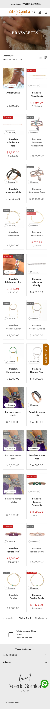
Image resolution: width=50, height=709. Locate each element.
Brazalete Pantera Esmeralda (37, 502)
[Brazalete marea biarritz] (13, 397)
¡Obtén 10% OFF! (45, 354)
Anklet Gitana (13, 92)
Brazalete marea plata (13, 457)
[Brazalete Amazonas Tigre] (37, 174)
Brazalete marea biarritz (13, 414)
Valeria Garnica (14, 702)
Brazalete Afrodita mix (37, 94)
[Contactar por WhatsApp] (45, 684)
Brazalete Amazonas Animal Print (37, 142)
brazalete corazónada (37, 234)
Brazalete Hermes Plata (36, 370)
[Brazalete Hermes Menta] (13, 354)
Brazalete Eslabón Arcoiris (13, 280)
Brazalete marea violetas (13, 500)
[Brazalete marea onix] (37, 397)
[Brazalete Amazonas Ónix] (13, 174)
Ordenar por (8, 55)
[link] (10, 618)
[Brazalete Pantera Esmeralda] (37, 484)
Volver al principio (23, 649)
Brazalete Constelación (13, 234)
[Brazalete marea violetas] (13, 484)
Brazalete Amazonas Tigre (37, 190)
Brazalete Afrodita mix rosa (13, 142)
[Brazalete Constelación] (13, 217)
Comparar (11, 85)
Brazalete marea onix (37, 414)
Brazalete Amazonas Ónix (13, 190)
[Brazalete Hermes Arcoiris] (37, 310)
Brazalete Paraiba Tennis (37, 596)
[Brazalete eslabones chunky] (37, 264)
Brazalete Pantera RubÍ (13, 550)
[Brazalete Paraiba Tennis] (37, 580)
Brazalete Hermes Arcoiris (37, 327)
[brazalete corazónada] (37, 217)
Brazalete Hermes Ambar (13, 327)
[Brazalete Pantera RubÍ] (13, 533)
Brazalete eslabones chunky (37, 282)
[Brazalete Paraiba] (13, 580)
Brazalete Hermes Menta (13, 370)
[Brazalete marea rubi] (37, 440)
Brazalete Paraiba (13, 596)
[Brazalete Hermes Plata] (37, 354)
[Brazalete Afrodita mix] (37, 78)
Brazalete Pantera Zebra (37, 550)
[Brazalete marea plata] (13, 440)
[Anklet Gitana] (13, 78)
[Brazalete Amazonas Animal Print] (37, 124)
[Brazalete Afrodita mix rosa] (13, 124)
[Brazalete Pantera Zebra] (37, 533)
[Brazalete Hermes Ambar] (13, 310)
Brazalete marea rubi (37, 457)
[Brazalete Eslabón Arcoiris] (13, 264)
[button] (46, 12)
